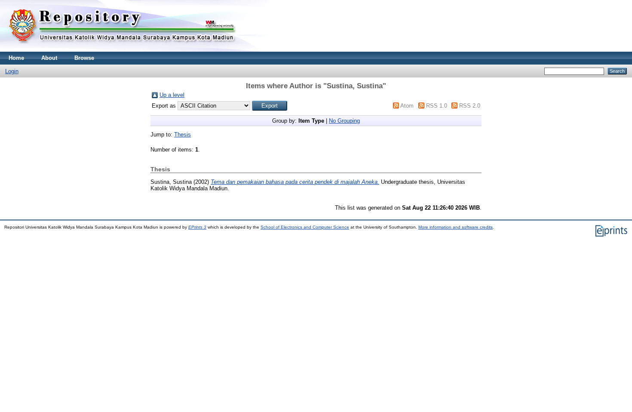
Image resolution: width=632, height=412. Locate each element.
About (49, 58)
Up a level (172, 95)
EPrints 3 (197, 227)
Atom (407, 105)
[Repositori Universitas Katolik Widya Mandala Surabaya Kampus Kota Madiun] (122, 49)
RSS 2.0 (469, 105)
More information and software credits (455, 227)
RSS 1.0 (436, 105)
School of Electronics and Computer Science (305, 227)
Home (16, 58)
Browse (84, 58)
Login (11, 71)
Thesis (182, 134)
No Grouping (344, 121)
